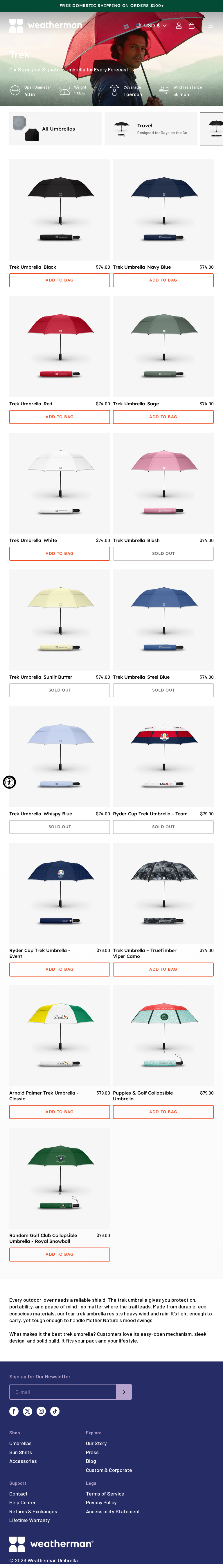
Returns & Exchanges (33, 1511)
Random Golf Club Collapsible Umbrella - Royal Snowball (43, 1238)
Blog (91, 1461)
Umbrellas (20, 1443)
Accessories (23, 1461)
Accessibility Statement (113, 1511)
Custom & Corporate (109, 1470)
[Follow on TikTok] (55, 1411)
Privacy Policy (101, 1502)
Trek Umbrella (32, 267)
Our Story (96, 1443)
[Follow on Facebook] (14, 1411)
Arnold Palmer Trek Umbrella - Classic (44, 1096)
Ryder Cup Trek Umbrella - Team (150, 814)
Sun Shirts (20, 1452)
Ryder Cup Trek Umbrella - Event (39, 953)
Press (92, 1452)
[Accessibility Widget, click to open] (9, 782)
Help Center (22, 1502)
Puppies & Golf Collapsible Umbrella (143, 1096)
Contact (18, 1493)
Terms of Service (105, 1493)
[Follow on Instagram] (41, 1411)
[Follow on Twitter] (27, 1411)
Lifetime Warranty (29, 1520)
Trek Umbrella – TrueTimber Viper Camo (145, 953)
